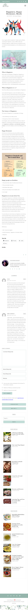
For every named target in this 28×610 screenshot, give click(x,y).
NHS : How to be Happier (7, 230)
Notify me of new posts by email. (10, 390)
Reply (25, 279)
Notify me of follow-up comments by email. (12, 387)
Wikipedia (5, 234)
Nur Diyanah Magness (17, 16)
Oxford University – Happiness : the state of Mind (12, 232)
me (15, 87)
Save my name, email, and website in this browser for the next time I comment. (14, 384)
